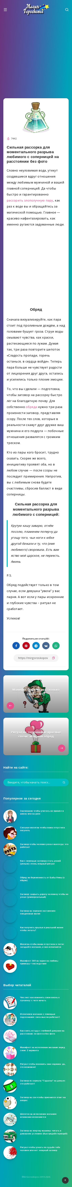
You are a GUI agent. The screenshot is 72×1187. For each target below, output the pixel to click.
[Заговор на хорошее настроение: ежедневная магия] (10, 916)
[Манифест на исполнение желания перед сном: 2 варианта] (10, 1052)
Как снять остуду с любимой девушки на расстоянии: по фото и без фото (42, 1032)
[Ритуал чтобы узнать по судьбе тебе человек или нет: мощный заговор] (10, 1152)
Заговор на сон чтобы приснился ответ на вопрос (43, 1098)
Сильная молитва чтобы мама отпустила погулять (42, 829)
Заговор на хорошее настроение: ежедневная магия (38, 912)
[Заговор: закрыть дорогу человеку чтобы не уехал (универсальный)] (10, 899)
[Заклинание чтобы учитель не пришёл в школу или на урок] (10, 816)
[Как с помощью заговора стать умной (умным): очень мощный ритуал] (10, 866)
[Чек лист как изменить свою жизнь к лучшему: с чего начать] (10, 1002)
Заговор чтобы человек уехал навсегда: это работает (44, 845)
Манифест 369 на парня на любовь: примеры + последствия (39, 962)
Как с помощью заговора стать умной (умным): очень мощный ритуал (40, 862)
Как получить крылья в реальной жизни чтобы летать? (41, 929)
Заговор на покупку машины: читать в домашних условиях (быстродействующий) (43, 1132)
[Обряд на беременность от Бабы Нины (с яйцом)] (10, 883)
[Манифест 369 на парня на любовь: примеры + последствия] (10, 966)
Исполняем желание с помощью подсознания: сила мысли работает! (40, 1015)
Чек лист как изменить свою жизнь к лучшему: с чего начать (39, 998)
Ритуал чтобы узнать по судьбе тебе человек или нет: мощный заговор (40, 1148)
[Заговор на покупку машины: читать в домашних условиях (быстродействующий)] (10, 1136)
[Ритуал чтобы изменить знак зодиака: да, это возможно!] (10, 1069)
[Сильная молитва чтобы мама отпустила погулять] (10, 833)
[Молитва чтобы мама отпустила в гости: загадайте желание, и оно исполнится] (10, 949)
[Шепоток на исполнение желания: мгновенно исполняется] (10, 1119)
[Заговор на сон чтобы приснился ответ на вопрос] (10, 1102)
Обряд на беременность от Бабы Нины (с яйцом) (42, 879)
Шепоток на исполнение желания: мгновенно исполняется (38, 1115)
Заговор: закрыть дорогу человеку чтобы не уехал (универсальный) (44, 895)
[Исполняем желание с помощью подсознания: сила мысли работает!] (10, 1019)
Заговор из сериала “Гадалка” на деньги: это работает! (42, 1082)
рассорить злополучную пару (30, 200)
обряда (31, 407)
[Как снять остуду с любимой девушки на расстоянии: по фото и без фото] (10, 1036)
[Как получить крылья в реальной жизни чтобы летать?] (10, 933)
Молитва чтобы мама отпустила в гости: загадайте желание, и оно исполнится (42, 945)
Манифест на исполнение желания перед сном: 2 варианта (42, 1048)
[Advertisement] (36, 56)
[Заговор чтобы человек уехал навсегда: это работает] (10, 849)
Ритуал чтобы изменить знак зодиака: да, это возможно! (42, 1065)
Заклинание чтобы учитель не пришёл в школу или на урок (42, 812)
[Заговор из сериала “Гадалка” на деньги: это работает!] (10, 1086)
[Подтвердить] (64, 782)
